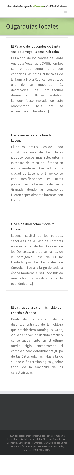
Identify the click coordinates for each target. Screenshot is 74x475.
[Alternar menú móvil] (66, 11)
